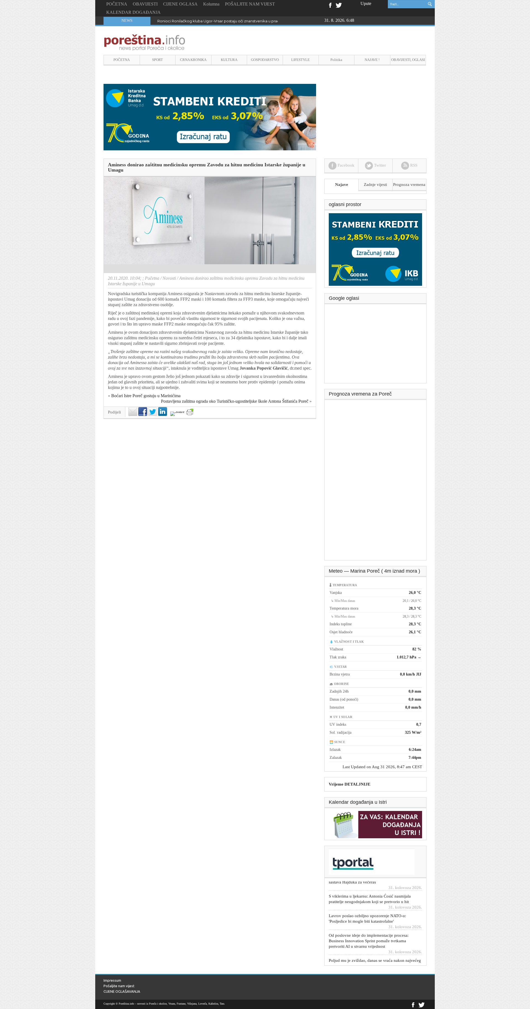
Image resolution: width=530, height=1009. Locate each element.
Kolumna (211, 4)
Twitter (339, 4)
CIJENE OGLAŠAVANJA (122, 991)
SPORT (157, 60)
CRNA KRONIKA (193, 60)
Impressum (112, 980)
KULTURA (229, 60)
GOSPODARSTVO (265, 60)
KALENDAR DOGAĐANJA (133, 12)
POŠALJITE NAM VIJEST (250, 4)
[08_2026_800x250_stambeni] (210, 116)
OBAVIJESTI (145, 4)
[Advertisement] (375, 345)
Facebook (330, 4)
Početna (152, 278)
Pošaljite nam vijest (119, 986)
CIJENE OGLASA (180, 4)
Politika (336, 60)
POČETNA (116, 4)
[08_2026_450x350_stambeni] (375, 249)
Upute (366, 3)
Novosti (169, 278)
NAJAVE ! (372, 60)
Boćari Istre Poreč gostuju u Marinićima (146, 395)
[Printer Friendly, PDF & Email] (189, 412)
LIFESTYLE (300, 60)
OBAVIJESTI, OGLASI (408, 60)
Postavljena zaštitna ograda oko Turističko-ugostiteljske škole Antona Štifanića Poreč (234, 401)
